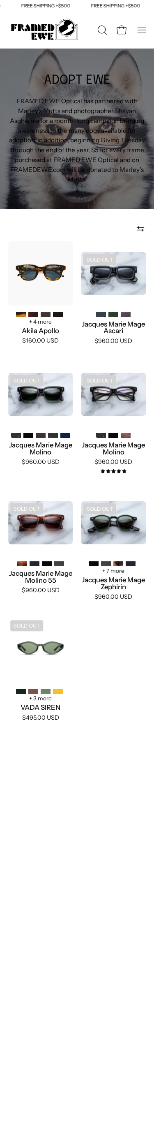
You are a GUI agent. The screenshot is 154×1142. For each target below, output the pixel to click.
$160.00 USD (40, 340)
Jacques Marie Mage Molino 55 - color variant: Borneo (59, 563)
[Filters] (140, 228)
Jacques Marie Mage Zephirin (113, 583)
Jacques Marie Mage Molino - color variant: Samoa (126, 435)
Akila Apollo (40, 330)
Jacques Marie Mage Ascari (113, 327)
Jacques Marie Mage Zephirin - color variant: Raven (131, 563)
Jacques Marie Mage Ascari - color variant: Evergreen (113, 314)
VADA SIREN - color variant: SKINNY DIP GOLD (46, 691)
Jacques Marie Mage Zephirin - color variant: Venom (94, 563)
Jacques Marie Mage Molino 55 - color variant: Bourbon (22, 563)
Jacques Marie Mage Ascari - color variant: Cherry (126, 314)
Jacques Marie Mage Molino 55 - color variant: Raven (34, 563)
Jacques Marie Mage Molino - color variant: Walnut (41, 435)
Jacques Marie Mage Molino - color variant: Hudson (65, 435)
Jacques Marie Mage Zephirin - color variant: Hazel (118, 563)
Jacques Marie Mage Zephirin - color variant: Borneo (106, 563)
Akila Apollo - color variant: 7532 (21, 314)
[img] (113, 471)
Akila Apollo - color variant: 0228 (46, 314)
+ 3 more (40, 698)
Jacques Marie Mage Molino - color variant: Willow (53, 435)
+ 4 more (40, 322)
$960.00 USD (113, 341)
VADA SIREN (40, 707)
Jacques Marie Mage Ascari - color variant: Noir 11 (101, 314)
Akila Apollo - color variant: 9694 (58, 314)
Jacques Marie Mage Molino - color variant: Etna (16, 435)
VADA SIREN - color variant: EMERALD (21, 691)
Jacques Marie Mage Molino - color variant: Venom (28, 435)
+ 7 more (113, 571)
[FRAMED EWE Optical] (45, 30)
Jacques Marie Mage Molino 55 (40, 577)
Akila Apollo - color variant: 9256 (33, 314)
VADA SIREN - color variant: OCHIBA (33, 691)
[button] (101, 30)
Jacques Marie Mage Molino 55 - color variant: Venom (47, 563)
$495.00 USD (40, 717)
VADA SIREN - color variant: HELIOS (58, 691)
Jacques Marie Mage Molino (40, 448)
